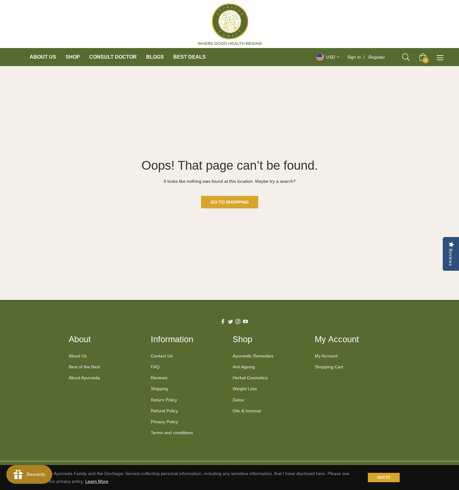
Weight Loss (245, 388)
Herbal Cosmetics (250, 377)
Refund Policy (164, 410)
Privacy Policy (164, 421)
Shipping (159, 388)
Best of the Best (84, 366)
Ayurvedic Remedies (253, 355)
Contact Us (162, 355)
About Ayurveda (84, 377)
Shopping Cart (329, 366)
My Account (326, 355)
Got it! (383, 477)
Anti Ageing (244, 366)
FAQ (155, 366)
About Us (78, 355)
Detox (238, 399)
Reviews (159, 377)
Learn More (96, 481)
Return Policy (164, 399)
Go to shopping (229, 202)
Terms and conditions (172, 432)
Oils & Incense (247, 410)
